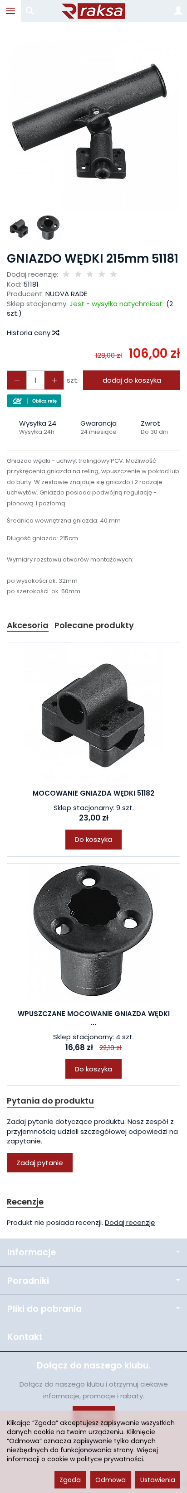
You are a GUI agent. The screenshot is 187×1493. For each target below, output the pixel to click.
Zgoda (70, 1479)
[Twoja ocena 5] (113, 274)
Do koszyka (93, 839)
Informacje (31, 1252)
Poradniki (28, 1281)
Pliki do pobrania (44, 1309)
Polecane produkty (94, 625)
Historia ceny (29, 332)
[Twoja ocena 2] (78, 274)
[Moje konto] (178, 11)
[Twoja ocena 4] (102, 274)
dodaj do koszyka (132, 380)
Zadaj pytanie (39, 1162)
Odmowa (110, 1479)
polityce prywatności (110, 1459)
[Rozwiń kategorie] (10, 11)
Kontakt (25, 1337)
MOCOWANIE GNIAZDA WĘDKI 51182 (93, 793)
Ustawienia (157, 1479)
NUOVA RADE (66, 293)
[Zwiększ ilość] (17, 380)
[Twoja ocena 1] (66, 274)
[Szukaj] (29, 11)
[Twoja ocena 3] (90, 274)
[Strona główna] (93, 11)
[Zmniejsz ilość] (54, 380)
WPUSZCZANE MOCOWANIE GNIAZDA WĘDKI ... (94, 1018)
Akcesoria (28, 625)
